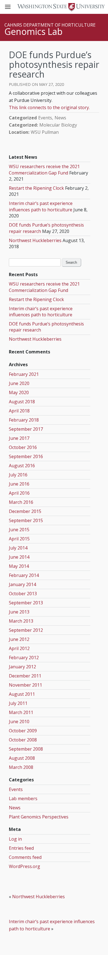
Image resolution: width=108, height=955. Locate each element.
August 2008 (22, 758)
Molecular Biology (58, 125)
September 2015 (26, 520)
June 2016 (19, 484)
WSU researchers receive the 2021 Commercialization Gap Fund (44, 169)
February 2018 (24, 420)
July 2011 (18, 703)
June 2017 (19, 438)
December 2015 (25, 511)
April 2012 (19, 648)
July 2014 (18, 548)
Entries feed (21, 848)
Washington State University (54, 7)
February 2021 (24, 374)
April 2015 (19, 539)
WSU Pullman (45, 132)
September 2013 (26, 603)
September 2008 (26, 749)
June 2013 (19, 612)
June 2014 (19, 557)
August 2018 (22, 402)
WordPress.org (24, 866)
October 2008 (23, 740)
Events (45, 118)
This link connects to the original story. (49, 107)
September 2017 (26, 429)
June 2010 (19, 721)
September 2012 (26, 630)
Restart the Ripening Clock (36, 188)
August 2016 (22, 466)
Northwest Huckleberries (35, 240)
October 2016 (23, 447)
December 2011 (25, 676)
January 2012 (22, 667)
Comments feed (25, 857)
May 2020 (19, 392)
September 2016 (26, 456)
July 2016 (18, 475)
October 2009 (23, 731)
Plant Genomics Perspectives (38, 817)
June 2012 (19, 639)
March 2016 (21, 502)
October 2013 (23, 594)
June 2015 (19, 530)
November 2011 (25, 685)
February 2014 (24, 575)
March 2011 (21, 712)
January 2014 (22, 584)
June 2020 (19, 383)
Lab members (23, 798)
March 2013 (21, 621)
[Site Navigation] (14, 7)
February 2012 (24, 657)
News (60, 118)
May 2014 (19, 566)
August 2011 (22, 694)
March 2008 (21, 767)
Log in (15, 839)
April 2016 (19, 493)
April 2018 (19, 411)
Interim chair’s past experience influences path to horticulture (41, 206)
